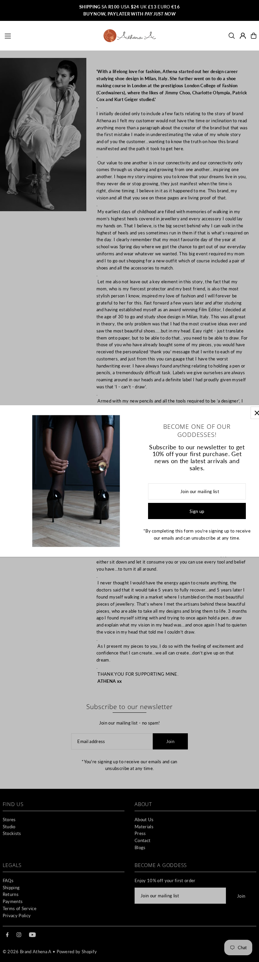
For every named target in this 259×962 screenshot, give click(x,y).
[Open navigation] (51, 35)
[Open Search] (232, 36)
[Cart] (253, 36)
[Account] (243, 36)
